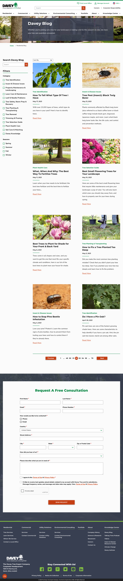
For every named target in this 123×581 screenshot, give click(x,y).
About (90, 527)
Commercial (26, 527)
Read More (37, 118)
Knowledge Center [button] (110, 13)
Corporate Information (83, 575)
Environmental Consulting (65, 527)
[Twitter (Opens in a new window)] (50, 569)
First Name (24, 399)
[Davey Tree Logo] (16, 558)
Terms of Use (37, 477)
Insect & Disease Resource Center (110, 542)
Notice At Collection (52, 575)
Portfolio (84, 13)
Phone (25, 419)
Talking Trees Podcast (112, 535)
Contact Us (91, 545)
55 (86, 358)
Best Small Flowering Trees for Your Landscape (99, 172)
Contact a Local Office (10, 542)
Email (22, 407)
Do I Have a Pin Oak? (93, 316)
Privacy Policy (49, 477)
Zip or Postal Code (84, 444)
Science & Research (94, 535)
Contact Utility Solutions (44, 536)
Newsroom (91, 538)
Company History (94, 532)
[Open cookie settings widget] (4, 576)
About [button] (94, 13)
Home (12, 46)
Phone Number (69, 407)
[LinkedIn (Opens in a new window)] (81, 569)
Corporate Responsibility (111, 8)
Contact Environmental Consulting (62, 536)
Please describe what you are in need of (35, 461)
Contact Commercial (29, 535)
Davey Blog (108, 532)
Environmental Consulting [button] (64, 13)
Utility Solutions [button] (40, 13)
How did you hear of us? (29, 452)
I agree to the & (39, 477)
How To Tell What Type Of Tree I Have (50, 96)
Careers (96, 8)
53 (80, 358)
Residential (7, 527)
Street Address (26, 435)
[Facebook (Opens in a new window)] (42, 569)
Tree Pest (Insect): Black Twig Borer (98, 96)
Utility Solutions (45, 527)
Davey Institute (110, 550)
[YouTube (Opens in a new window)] (73, 569)
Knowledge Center (112, 527)
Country (23, 427)
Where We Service (9, 538)
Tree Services (8, 532)
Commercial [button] (23, 13)
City (22, 444)
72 (92, 358)
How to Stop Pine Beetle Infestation (46, 318)
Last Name (67, 399)
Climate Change (110, 547)
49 (67, 358)
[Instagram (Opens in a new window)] (65, 569)
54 (83, 358)
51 (73, 358)
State (50, 444)
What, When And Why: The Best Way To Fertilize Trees (51, 172)
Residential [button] (7, 13)
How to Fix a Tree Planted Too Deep (98, 248)
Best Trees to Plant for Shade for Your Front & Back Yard (51, 245)
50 (70, 358)
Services (24, 532)
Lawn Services (8, 535)
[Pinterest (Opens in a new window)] (58, 569)
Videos (107, 538)
